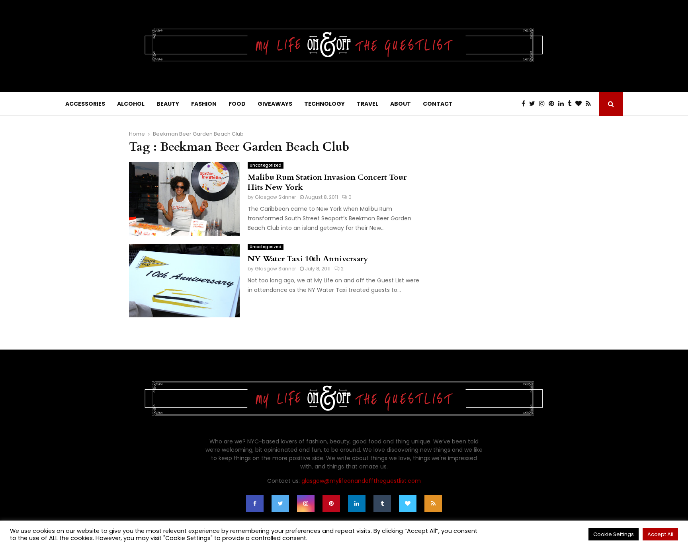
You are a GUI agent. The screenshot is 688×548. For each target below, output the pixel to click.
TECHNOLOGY (324, 104)
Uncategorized (265, 165)
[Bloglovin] (580, 104)
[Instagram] (544, 104)
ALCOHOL (131, 104)
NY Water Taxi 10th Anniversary (308, 258)
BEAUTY (167, 104)
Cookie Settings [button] (613, 534)
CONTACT (438, 104)
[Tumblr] (571, 104)
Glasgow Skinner (275, 197)
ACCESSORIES (85, 104)
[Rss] (590, 104)
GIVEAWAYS (275, 104)
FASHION (204, 104)
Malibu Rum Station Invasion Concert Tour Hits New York (327, 182)
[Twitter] (534, 104)
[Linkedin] (563, 104)
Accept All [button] (660, 534)
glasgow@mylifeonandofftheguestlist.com (361, 481)
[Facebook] (525, 104)
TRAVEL (367, 104)
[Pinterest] (553, 104)
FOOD (237, 104)
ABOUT (400, 104)
